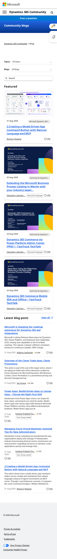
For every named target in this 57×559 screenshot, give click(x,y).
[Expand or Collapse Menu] (4, 12)
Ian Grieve (21, 383)
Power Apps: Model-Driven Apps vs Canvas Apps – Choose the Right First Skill (27, 393)
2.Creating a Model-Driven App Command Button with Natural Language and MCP (27, 130)
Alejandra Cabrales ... (16, 195)
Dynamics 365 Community (27, 12)
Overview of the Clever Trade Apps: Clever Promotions (27, 362)
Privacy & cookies (12, 528)
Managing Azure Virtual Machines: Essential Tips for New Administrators (28, 430)
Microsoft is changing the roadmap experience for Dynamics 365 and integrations (23, 330)
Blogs (6, 69)
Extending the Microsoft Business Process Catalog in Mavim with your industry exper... (28, 186)
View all (45, 317)
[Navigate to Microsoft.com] (11, 4)
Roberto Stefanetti (25, 352)
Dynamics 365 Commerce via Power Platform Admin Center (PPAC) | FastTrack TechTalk (25, 243)
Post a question (28, 18)
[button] (52, 12)
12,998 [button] (37, 353)
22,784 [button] (30, 383)
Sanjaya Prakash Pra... (25, 413)
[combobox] (28, 78)
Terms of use (10, 534)
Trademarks (9, 539)
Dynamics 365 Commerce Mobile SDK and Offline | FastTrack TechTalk (27, 299)
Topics (7, 61)
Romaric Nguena (14, 139)
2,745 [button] (39, 414)
